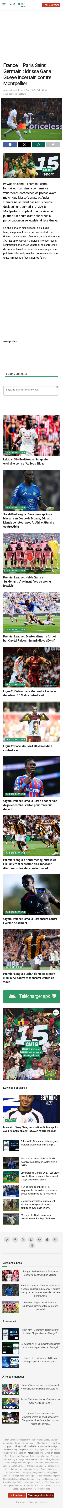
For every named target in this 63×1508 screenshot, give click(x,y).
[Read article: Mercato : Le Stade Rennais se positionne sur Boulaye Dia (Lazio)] (11, 1219)
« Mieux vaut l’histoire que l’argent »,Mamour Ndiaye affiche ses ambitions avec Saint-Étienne (38, 1204)
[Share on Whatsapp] (39, 144)
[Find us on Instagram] (31, 1240)
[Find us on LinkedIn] (55, 1240)
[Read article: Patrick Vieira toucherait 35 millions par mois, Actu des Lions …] (10, 1404)
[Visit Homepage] (17, 5)
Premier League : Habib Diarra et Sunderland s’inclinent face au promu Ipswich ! (27, 581)
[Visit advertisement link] (31, 165)
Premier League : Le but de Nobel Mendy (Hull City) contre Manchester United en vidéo (29, 978)
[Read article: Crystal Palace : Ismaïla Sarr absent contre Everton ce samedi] (31, 894)
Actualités (32, 1453)
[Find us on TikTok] (47, 1240)
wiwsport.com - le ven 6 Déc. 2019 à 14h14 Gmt (25, 90)
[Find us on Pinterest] (32, 1245)
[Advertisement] (31, 33)
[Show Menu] (3, 5)
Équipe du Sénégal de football (18, 1446)
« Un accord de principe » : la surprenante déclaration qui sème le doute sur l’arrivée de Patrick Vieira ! (39, 1190)
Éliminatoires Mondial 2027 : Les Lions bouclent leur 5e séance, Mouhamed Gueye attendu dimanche (40, 1176)
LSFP (35, 1459)
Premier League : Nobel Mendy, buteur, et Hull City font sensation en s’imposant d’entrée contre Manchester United (29, 864)
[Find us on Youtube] (39, 1240)
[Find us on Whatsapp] (7, 1240)
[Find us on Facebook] (15, 1240)
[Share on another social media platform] (53, 144)
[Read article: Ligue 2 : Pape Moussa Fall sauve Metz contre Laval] (31, 722)
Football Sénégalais (13, 1450)
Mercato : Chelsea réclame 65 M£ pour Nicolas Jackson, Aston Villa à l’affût (39, 1162)
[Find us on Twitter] (23, 1239)
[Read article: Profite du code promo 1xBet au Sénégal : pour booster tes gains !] (10, 1362)
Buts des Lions (14, 967)
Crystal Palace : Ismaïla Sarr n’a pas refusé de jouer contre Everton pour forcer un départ (30, 805)
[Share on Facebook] (10, 144)
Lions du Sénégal (50, 1446)
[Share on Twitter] (24, 144)
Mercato (10, 1120)
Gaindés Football (17, 94)
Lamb (25, 1450)
